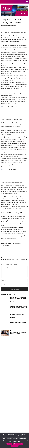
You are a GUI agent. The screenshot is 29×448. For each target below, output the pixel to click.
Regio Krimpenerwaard (5, 25)
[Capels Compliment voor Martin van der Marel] (5, 324)
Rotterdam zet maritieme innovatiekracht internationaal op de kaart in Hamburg (18, 332)
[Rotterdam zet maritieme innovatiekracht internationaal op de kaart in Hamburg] (5, 333)
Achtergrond (11, 243)
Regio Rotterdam (13, 25)
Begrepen (9, 443)
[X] (16, 250)
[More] (25, 250)
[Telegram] (12, 250)
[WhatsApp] (20, 250)
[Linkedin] (8, 250)
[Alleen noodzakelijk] (27, 440)
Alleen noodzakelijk (18, 443)
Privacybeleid (15, 445)
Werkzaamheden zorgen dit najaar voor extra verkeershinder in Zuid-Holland (18, 308)
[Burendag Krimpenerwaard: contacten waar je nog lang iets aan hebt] (5, 316)
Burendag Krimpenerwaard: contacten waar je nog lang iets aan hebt (18, 316)
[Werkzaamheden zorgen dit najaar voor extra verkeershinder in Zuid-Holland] (5, 308)
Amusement (17, 243)
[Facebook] (3, 250)
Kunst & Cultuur (5, 245)
